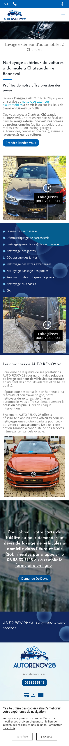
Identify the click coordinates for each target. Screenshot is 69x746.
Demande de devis (34, 579)
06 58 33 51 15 (20, 560)
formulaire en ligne (33, 566)
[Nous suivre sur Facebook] (62, 4)
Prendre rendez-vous (21, 143)
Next (67, 467)
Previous (1, 467)
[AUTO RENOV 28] (63, 14)
